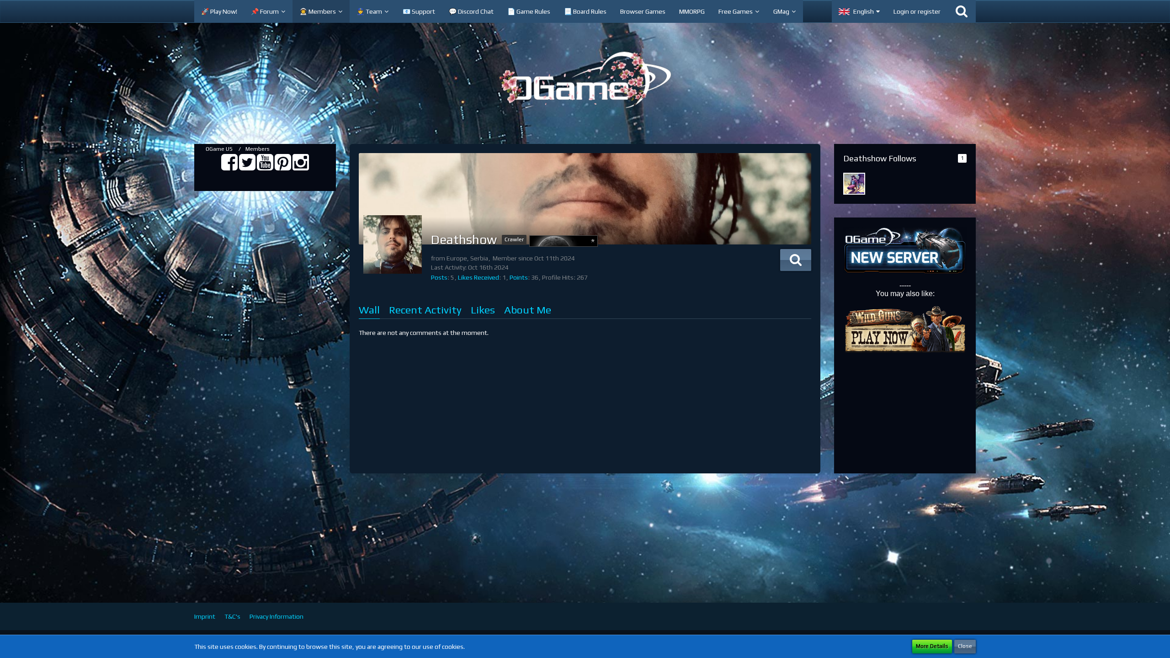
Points (519, 277)
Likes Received (478, 277)
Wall (369, 309)
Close (965, 646)
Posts (439, 277)
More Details (932, 646)
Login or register (917, 11)
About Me (527, 309)
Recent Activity (425, 309)
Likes (483, 309)
